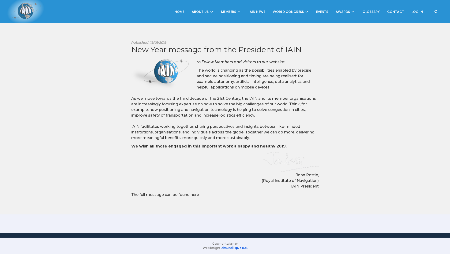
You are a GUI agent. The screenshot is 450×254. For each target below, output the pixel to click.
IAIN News (257, 11)
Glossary (371, 11)
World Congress (289, 11)
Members (229, 11)
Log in (417, 11)
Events (322, 11)
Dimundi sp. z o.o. (234, 248)
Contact (395, 11)
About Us (201, 11)
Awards (343, 11)
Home (179, 11)
